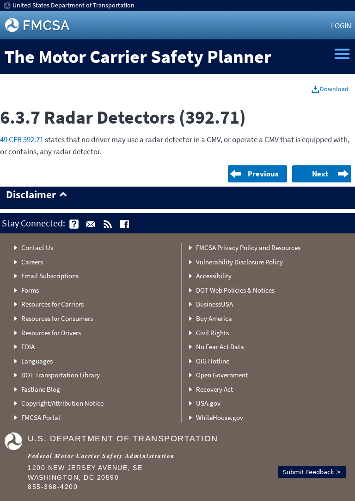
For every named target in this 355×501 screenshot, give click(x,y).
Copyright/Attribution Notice (62, 403)
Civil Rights (212, 332)
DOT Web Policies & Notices (235, 290)
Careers (32, 261)
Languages (37, 361)
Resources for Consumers (57, 318)
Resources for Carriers (52, 304)
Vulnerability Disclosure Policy (239, 261)
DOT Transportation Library (60, 374)
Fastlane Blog (40, 389)
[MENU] (342, 54)
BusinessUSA (214, 304)
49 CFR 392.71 (21, 139)
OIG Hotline (212, 361)
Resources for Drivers (51, 332)
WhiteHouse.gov (219, 417)
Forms (30, 290)
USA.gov (208, 403)
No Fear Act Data (220, 346)
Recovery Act (214, 389)
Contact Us (37, 247)
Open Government (222, 374)
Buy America (214, 318)
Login (341, 25)
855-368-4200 (53, 486)
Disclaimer (31, 195)
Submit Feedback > (312, 472)
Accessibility (214, 275)
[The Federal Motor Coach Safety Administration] (38, 25)
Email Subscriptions (50, 275)
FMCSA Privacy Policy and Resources (248, 247)
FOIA (28, 346)
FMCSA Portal (40, 417)
